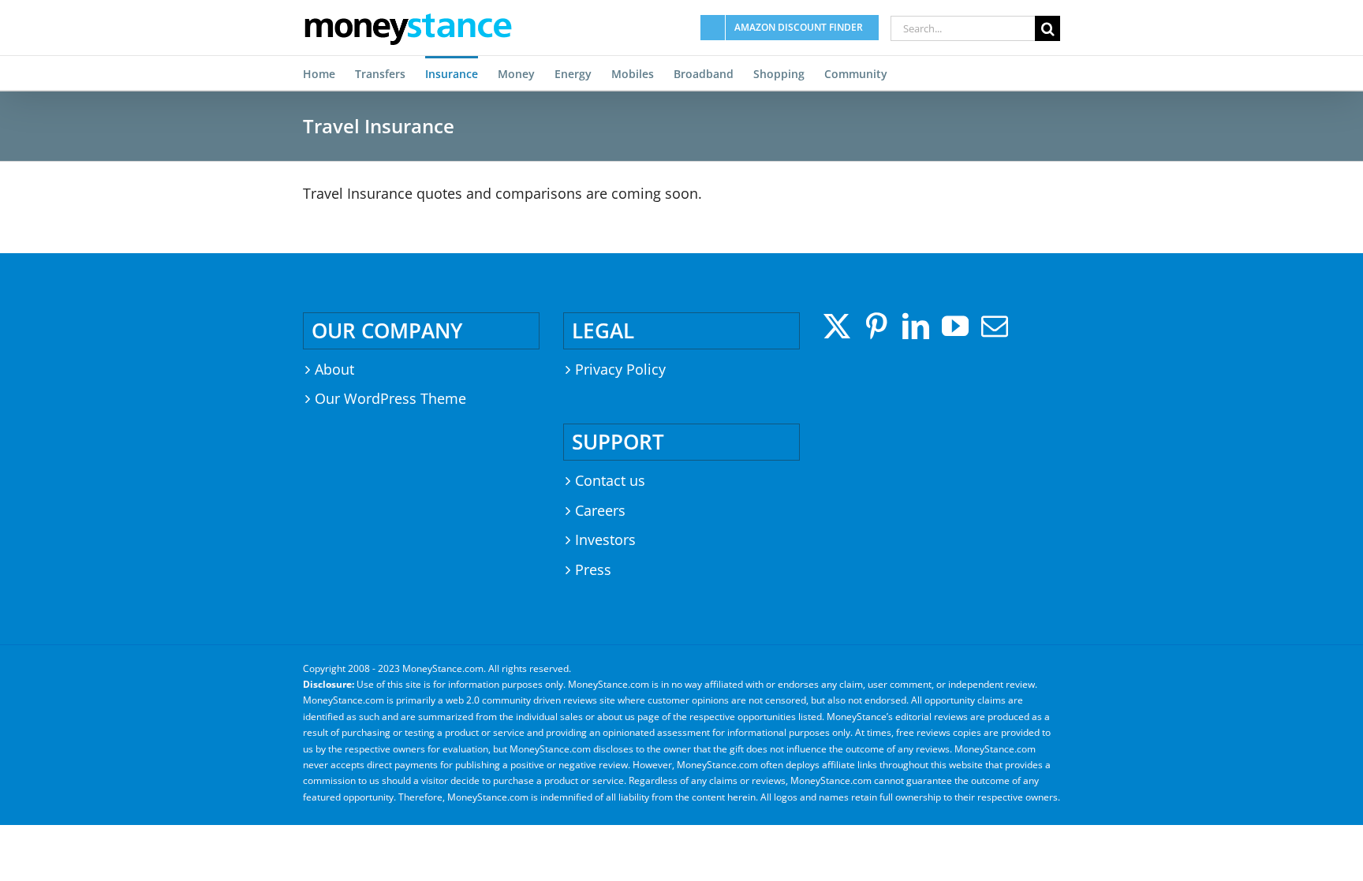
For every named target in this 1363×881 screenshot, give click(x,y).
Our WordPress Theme (390, 398)
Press (593, 569)
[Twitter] (836, 325)
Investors (605, 539)
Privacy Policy (620, 369)
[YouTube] (955, 325)
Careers (600, 510)
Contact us (610, 480)
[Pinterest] (876, 325)
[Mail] (994, 325)
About (334, 369)
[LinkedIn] (915, 325)
